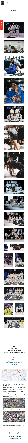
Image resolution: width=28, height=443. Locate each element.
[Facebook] (14, 433)
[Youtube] (9, 433)
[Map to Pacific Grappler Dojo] (14, 375)
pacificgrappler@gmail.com (14, 362)
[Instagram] (18, 433)
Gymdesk (18, 438)
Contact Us (14, 364)
